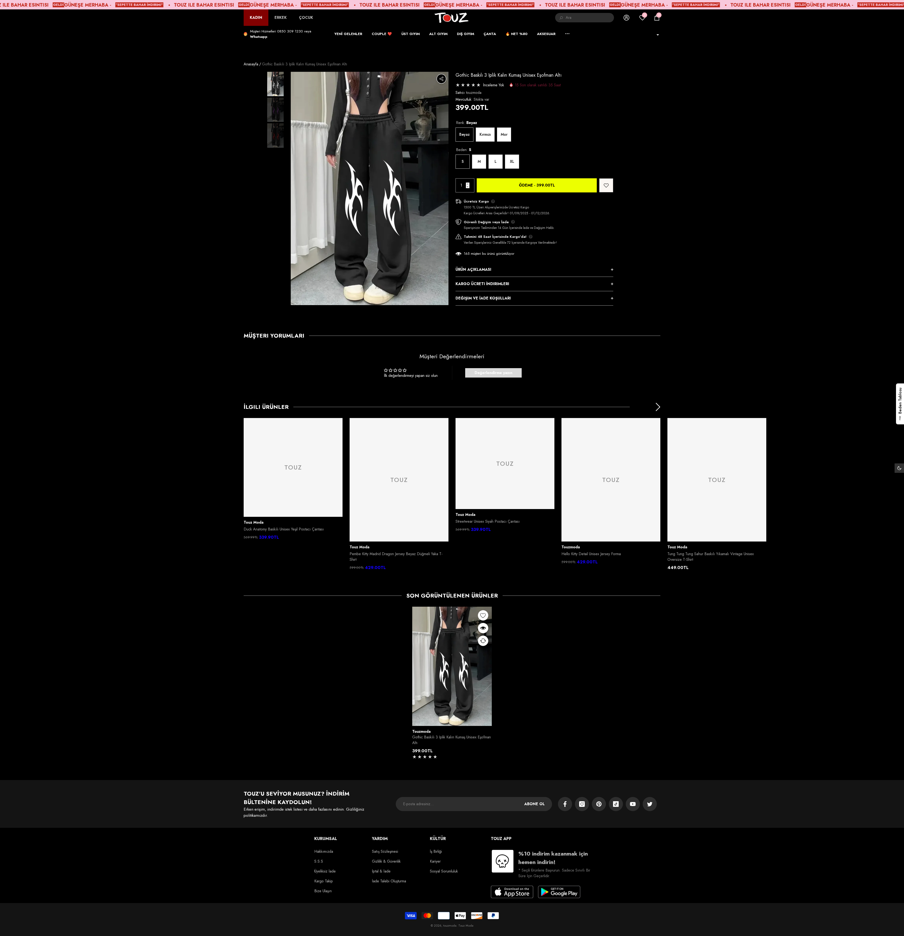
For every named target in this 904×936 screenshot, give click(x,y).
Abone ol (534, 804)
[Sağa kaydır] (658, 407)
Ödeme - (537, 185)
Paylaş (441, 79)
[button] (656, 17)
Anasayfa (251, 64)
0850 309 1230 (290, 31)
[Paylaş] (441, 79)
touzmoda (473, 92)
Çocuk (306, 17)
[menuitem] (256, 17)
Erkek (280, 17)
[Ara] (584, 17)
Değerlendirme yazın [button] (493, 372)
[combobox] (590, 17)
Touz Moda (253, 522)
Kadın (256, 17)
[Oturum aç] (626, 17)
